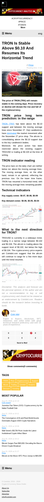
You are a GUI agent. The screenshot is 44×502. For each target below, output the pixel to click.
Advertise (5, 494)
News (4, 415)
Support (35, 381)
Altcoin (5, 385)
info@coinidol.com (9, 497)
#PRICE (22, 22)
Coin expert (6, 403)
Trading (14, 385)
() (22, 366)
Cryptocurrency (23, 381)
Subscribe (6, 491)
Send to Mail (22, 343)
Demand (6, 389)
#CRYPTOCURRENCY (22, 18)
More (23, 28)
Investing (15, 389)
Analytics (31, 385)
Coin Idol (15, 314)
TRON (5, 381)
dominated (11, 133)
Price (30, 65)
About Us (5, 488)
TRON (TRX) (8, 124)
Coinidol (22, 385)
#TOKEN (22, 25)
